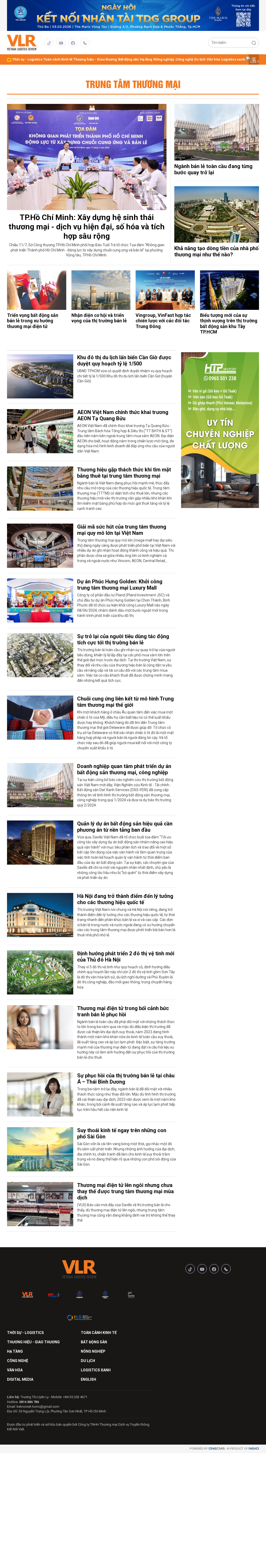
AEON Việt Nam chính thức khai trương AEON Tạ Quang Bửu (122, 415)
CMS (217, 1448)
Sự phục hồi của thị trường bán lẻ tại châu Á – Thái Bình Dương (126, 1078)
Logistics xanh (233, 59)
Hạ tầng (146, 59)
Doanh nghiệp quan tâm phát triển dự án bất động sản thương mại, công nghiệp (124, 769)
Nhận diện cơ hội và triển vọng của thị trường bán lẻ (99, 318)
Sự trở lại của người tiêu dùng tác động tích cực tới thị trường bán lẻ (123, 639)
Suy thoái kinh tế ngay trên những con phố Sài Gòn (121, 1133)
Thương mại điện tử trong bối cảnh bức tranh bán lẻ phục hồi (123, 1011)
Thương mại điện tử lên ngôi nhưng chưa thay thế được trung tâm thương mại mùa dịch (125, 1191)
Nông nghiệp (164, 59)
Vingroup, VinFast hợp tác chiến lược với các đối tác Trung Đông (163, 320)
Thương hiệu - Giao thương (95, 59)
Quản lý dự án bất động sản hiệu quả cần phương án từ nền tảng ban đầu (124, 826)
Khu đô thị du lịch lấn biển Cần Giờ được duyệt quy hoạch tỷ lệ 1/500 (124, 360)
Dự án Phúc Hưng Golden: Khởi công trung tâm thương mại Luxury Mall (119, 584)
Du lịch (199, 59)
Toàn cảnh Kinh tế (58, 59)
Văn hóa (213, 59)
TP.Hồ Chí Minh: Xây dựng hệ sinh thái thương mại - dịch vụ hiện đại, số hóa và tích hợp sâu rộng (87, 227)
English (88, 1379)
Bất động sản (128, 59)
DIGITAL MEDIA (20, 1379)
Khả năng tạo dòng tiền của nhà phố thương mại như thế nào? (216, 251)
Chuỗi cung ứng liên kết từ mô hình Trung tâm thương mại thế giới (125, 702)
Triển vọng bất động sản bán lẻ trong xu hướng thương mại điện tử (32, 320)
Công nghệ (184, 59)
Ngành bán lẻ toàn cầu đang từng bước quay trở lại (213, 169)
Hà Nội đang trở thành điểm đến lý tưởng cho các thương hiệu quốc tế (125, 899)
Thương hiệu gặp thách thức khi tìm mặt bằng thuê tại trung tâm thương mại (124, 472)
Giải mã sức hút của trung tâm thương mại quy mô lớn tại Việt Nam (121, 530)
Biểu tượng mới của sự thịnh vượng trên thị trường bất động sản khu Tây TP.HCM (228, 323)
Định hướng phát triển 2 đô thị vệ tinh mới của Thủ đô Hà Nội (125, 956)
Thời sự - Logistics (27, 59)
